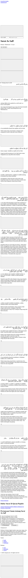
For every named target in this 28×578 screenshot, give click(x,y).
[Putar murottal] (12, 53)
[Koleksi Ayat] (11, 24)
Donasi (5, 541)
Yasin (2, 506)
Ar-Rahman (19, 506)
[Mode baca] (12, 76)
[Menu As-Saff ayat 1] (12, 92)
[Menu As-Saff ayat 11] (12, 372)
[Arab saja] (12, 65)
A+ (6, 47)
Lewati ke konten (4, 1)
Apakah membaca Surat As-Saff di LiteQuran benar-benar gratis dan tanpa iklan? (13, 523)
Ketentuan (5, 549)
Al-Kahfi (10, 506)
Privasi (5, 550)
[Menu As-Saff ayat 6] (12, 223)
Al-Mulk (14, 506)
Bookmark (5, 542)
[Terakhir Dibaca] (11, 13)
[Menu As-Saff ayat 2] (12, 118)
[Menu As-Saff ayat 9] (12, 319)
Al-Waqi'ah (5, 506)
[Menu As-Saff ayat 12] (12, 400)
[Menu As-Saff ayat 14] (12, 457)
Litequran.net (4, 2)
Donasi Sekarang (4, 500)
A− (1, 47)
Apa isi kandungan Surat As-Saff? (9, 516)
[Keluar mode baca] (12, 571)
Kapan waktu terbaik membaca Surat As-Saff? (12, 521)
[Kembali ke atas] (12, 560)
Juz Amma (5, 508)
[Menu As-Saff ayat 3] (12, 141)
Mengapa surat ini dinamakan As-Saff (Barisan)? (13, 518)
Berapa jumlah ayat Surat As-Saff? (9, 517)
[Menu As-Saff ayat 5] (12, 190)
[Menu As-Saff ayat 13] (12, 430)
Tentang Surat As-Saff (7, 82)
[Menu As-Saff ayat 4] (12, 163)
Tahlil (9, 508)
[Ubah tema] (12, 31)
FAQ (4, 547)
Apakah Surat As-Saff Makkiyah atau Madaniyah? (13, 520)
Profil (4, 540)
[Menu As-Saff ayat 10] (12, 347)
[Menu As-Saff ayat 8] (12, 291)
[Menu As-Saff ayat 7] (12, 262)
